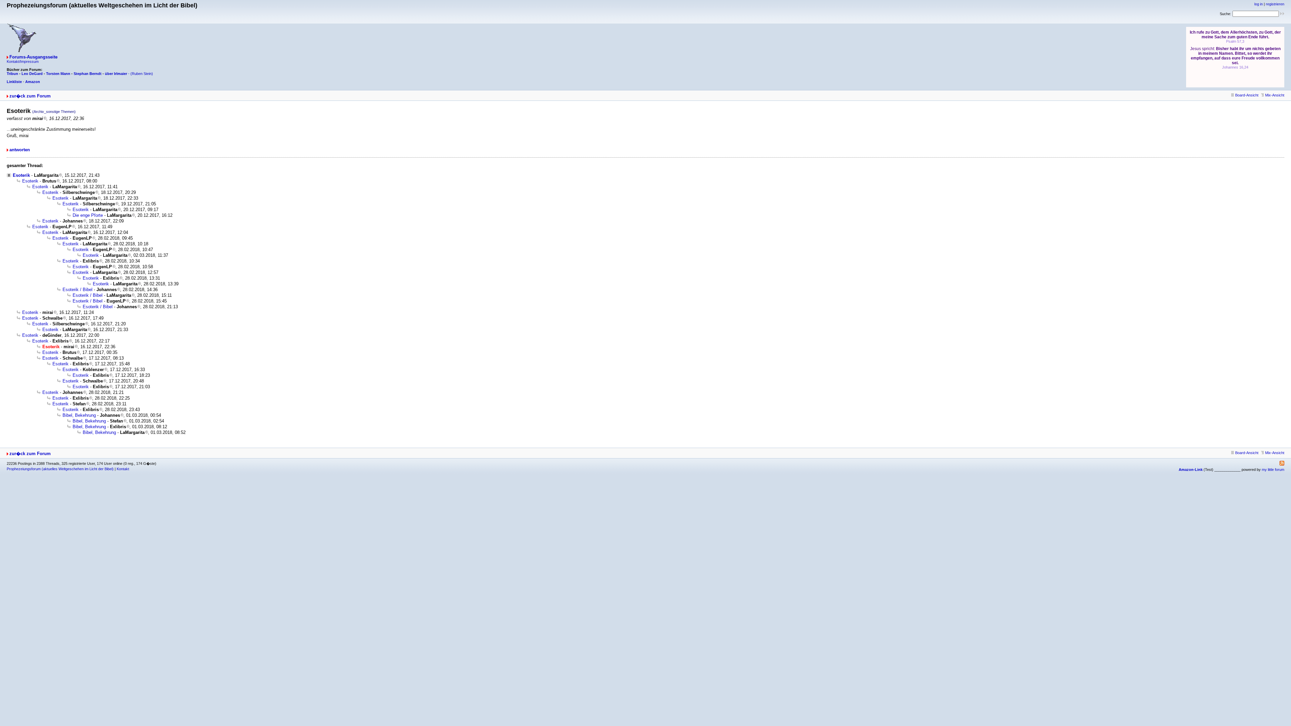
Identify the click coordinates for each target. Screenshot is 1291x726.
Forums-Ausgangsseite (33, 56)
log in (1258, 4)
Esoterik (21, 175)
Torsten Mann (58, 74)
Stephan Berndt (88, 74)
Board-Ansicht (1246, 95)
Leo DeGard (32, 74)
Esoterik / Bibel (77, 289)
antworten (19, 149)
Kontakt (123, 469)
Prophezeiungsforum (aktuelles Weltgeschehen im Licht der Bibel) (60, 469)
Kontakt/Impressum (23, 61)
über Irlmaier (116, 74)
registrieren (1275, 4)
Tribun (12, 74)
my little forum (1273, 470)
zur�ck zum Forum (30, 95)
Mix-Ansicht (1274, 95)
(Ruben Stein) (141, 74)
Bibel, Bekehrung (79, 415)
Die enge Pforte (88, 215)
